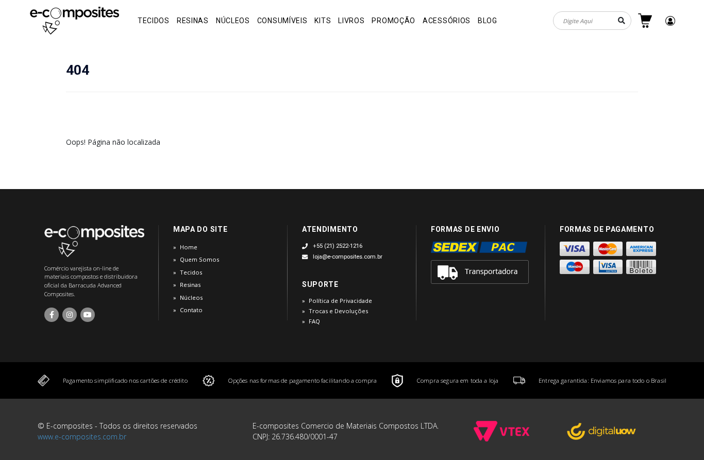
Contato (191, 310)
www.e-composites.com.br (82, 436)
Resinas (193, 20)
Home (188, 247)
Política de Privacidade (340, 300)
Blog (487, 20)
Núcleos (233, 20)
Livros (351, 20)
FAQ (314, 321)
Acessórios (447, 20)
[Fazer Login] (670, 21)
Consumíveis (282, 20)
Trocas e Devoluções (338, 311)
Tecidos (154, 20)
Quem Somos (199, 259)
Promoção (393, 20)
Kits (322, 20)
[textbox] (592, 20)
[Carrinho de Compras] (645, 20)
